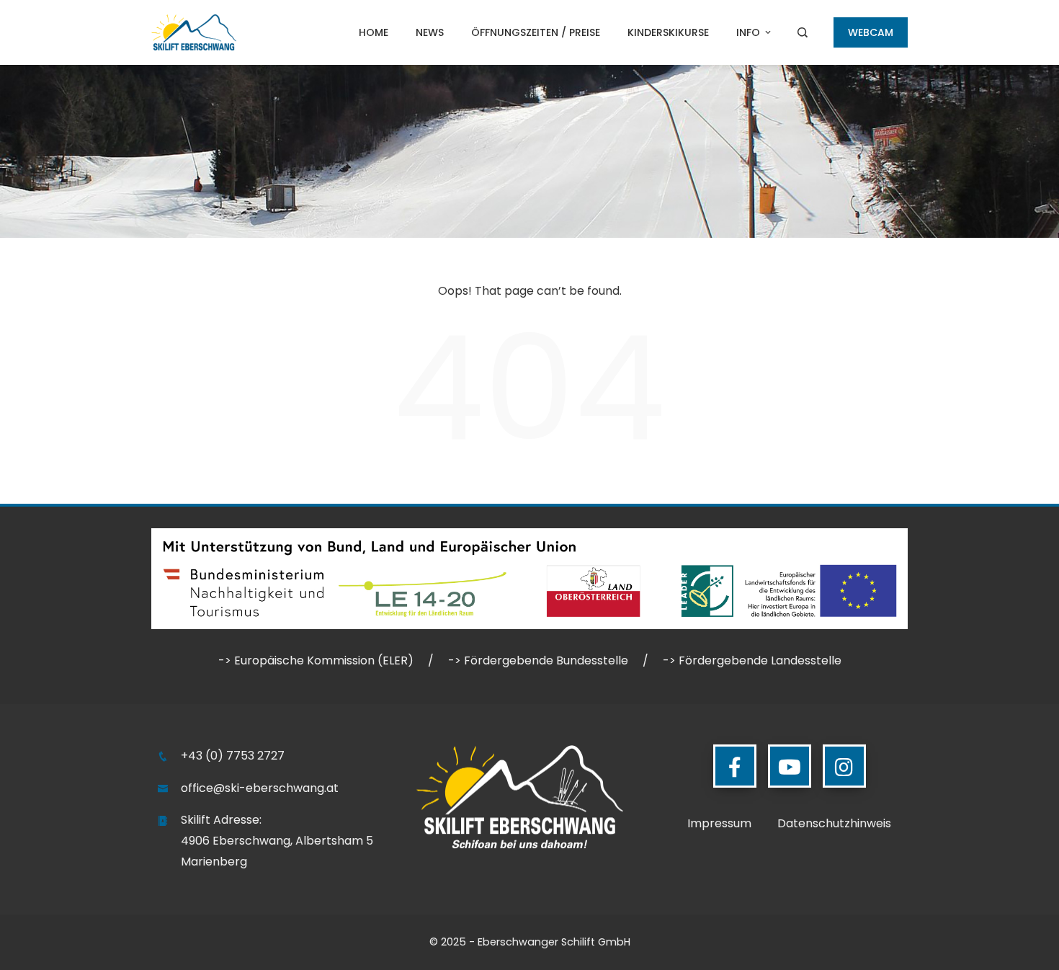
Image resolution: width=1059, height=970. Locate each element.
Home (373, 32)
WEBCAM (870, 32)
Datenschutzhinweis (834, 823)
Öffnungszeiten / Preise (535, 32)
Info (748, 32)
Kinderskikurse (668, 32)
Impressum (719, 823)
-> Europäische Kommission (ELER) (316, 660)
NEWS (430, 32)
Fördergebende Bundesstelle (546, 660)
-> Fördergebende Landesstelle (752, 660)
